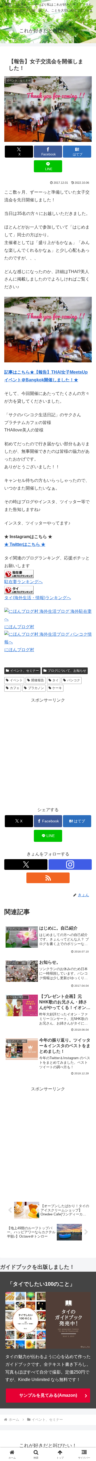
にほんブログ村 (19, 627)
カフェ (14, 688)
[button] (85, 954)
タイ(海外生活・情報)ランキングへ (37, 597)
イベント (16, 680)
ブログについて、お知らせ (67, 671)
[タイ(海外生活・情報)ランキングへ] (19, 589)
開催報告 (37, 680)
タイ (55, 680)
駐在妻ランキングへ (23, 581)
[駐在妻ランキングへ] (19, 573)
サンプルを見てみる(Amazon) (48, 1395)
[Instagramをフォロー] (70, 864)
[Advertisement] (48, 752)
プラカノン (36, 688)
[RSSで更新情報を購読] (48, 877)
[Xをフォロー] (25, 864)
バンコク (73, 680)
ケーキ (57, 688)
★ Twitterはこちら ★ (24, 544)
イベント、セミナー (24, 671)
